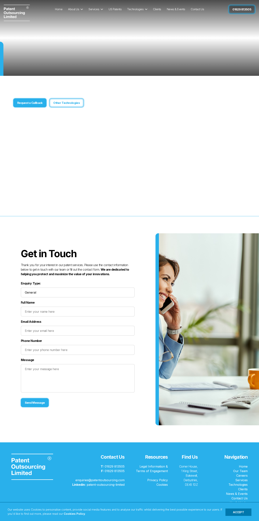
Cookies (162, 485)
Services (94, 9)
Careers (242, 475)
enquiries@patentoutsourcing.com (100, 480)
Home (58, 9)
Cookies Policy (74, 514)
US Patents (115, 9)
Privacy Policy (157, 480)
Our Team (240, 471)
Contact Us (197, 9)
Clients (157, 9)
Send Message (35, 402)
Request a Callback (29, 103)
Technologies (135, 9)
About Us (73, 9)
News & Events (176, 9)
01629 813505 (241, 9)
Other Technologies (66, 103)
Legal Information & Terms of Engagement (152, 469)
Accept (238, 512)
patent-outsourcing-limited (98, 485)
